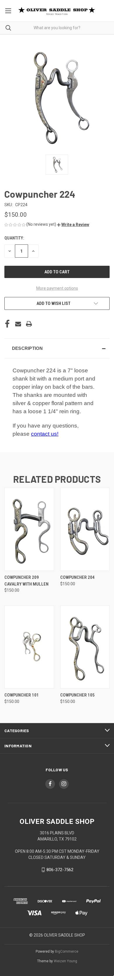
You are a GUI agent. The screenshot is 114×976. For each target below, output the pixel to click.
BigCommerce (66, 951)
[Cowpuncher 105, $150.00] (85, 647)
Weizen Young (65, 961)
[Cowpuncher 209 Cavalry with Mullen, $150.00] (29, 529)
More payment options (57, 288)
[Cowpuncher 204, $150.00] (85, 529)
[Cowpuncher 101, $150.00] (29, 647)
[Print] (29, 324)
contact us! (44, 434)
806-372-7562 (59, 869)
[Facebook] (7, 324)
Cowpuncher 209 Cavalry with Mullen (26, 581)
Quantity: (14, 238)
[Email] (18, 324)
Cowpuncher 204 (77, 577)
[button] (73, 224)
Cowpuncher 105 (77, 695)
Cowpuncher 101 (21, 695)
